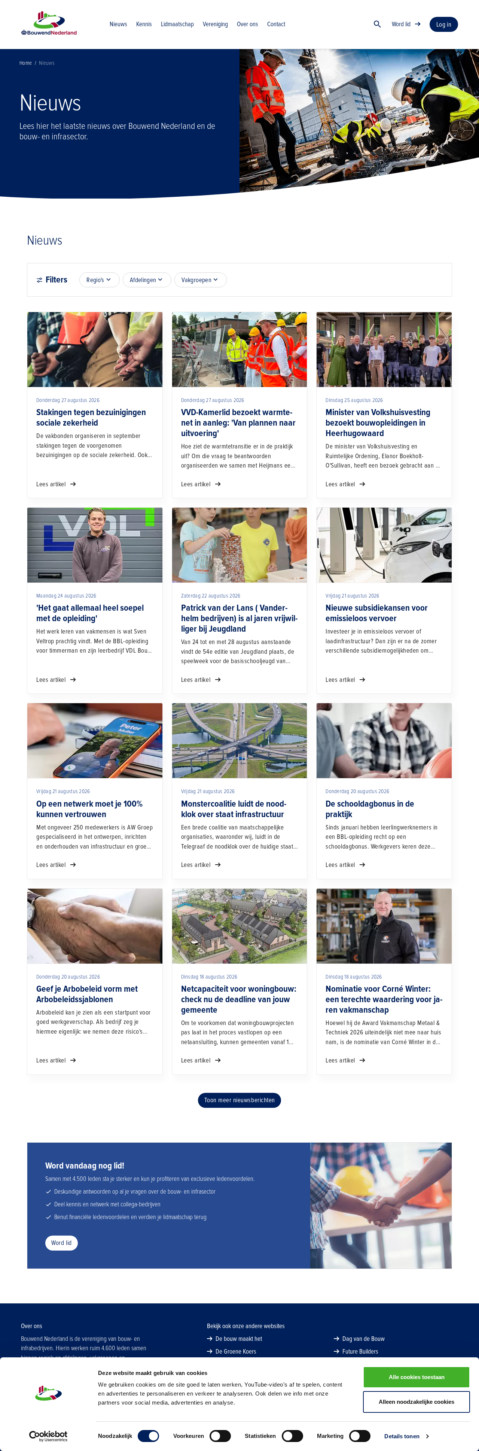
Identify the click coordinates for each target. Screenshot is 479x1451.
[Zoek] (377, 24)
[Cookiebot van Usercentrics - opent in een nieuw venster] (48, 1436)
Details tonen (401, 1436)
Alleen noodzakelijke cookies (416, 1402)
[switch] (220, 1436)
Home (25, 63)
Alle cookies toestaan (417, 1377)
